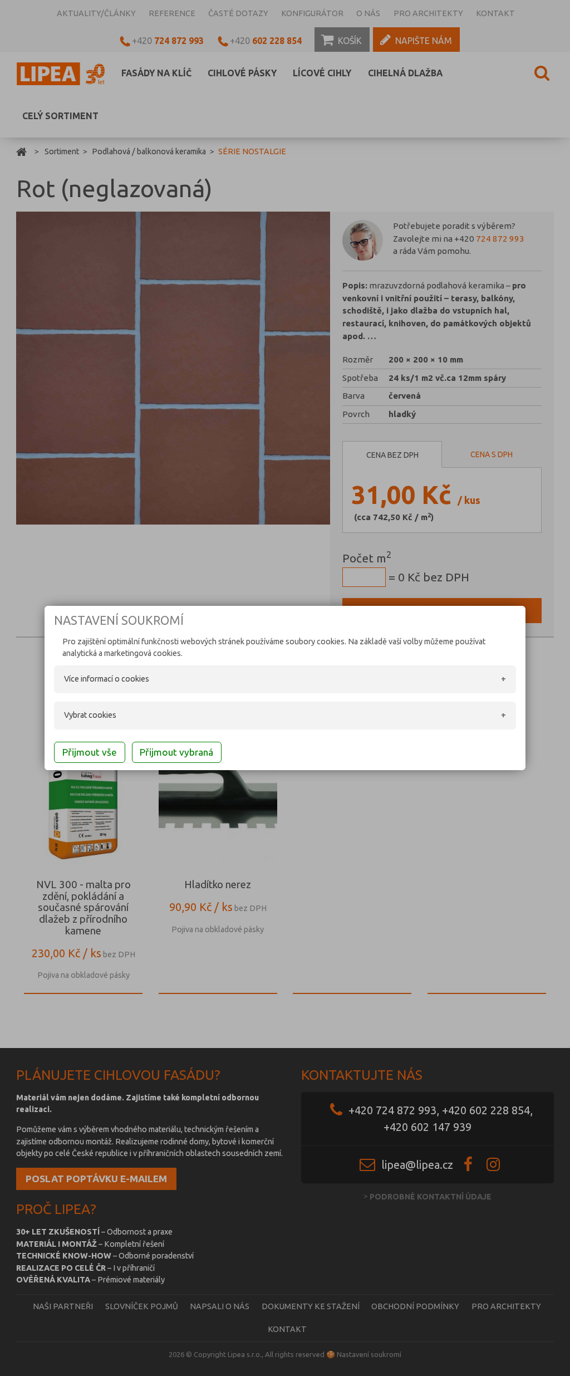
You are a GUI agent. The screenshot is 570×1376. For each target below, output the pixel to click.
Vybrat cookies (90, 715)
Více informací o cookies (106, 678)
